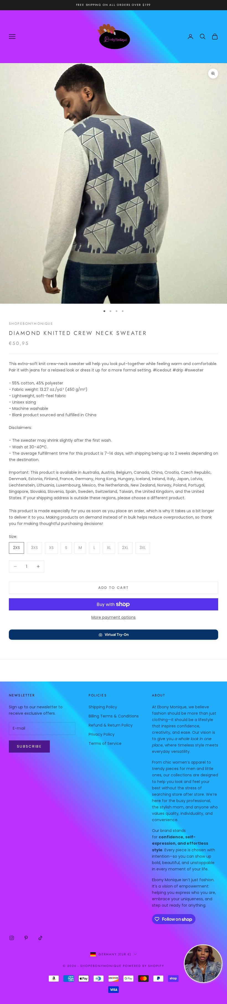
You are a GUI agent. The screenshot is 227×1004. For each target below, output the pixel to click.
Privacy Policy (102, 734)
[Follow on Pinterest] (26, 938)
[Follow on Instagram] (11, 938)
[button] (113, 635)
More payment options (113, 617)
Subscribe (29, 746)
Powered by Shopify (143, 966)
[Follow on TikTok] (40, 938)
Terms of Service (105, 743)
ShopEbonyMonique (31, 323)
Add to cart (113, 587)
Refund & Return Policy (111, 725)
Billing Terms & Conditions (114, 716)
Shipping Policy (103, 707)
